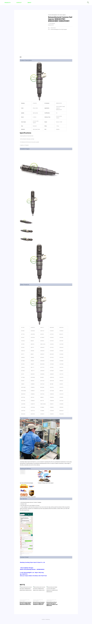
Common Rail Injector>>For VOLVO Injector (57, 14)
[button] (7, 2)
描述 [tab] (20, 57)
